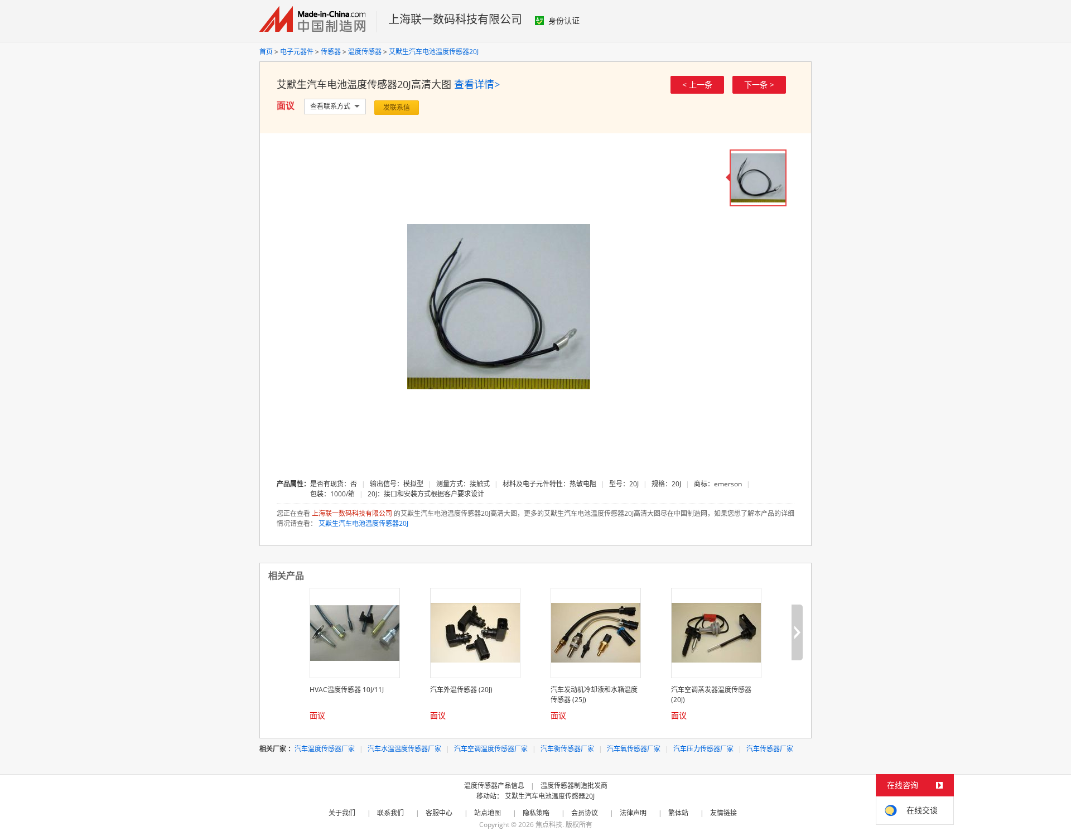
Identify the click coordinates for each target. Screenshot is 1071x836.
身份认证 (564, 20)
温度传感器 (365, 51)
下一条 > (759, 84)
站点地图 (487, 813)
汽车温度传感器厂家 (325, 748)
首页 (266, 51)
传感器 (331, 51)
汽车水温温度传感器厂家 (404, 748)
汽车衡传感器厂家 (567, 748)
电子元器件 (296, 51)
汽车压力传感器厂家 (703, 748)
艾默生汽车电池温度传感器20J (434, 51)
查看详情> (477, 84)
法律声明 (633, 813)
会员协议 (584, 813)
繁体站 (678, 813)
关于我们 (342, 813)
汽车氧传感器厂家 (633, 748)
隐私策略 (536, 813)
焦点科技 (549, 824)
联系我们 (390, 813)
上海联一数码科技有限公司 (455, 19)
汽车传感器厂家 (769, 748)
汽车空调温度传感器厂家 (491, 748)
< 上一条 (697, 84)
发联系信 (396, 107)
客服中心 (439, 813)
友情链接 (723, 813)
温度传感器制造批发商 (574, 785)
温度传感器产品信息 (494, 785)
